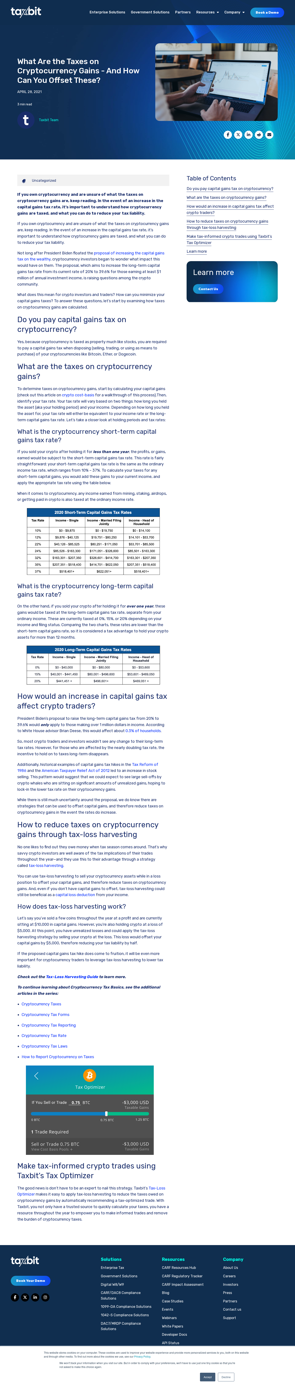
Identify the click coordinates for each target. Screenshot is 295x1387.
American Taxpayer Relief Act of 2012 (76, 770)
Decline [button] (226, 1377)
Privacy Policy (142, 1356)
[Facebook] (228, 135)
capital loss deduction (75, 894)
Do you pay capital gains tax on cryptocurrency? (230, 188)
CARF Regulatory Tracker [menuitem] (182, 1276)
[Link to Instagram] (45, 1297)
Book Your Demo (30, 1280)
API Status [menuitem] (170, 1343)
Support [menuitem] (229, 1318)
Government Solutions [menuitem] (150, 12)
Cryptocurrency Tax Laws (44, 1046)
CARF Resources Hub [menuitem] (179, 1268)
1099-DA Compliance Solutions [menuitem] (126, 1307)
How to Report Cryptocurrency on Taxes (58, 1056)
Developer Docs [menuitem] (174, 1334)
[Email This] (269, 135)
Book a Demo (267, 12)
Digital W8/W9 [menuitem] (112, 1285)
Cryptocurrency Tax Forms (45, 1014)
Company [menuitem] (232, 12)
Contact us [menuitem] (232, 1309)
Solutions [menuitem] (111, 1259)
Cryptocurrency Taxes (41, 1004)
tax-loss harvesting (46, 865)
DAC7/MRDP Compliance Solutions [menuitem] (121, 1326)
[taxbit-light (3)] (26, 12)
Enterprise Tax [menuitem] (112, 1268)
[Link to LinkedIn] (35, 1297)
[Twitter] (238, 135)
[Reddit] (259, 135)
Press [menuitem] (227, 1293)
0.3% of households (143, 730)
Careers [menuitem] (229, 1276)
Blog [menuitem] (165, 1293)
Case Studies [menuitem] (172, 1301)
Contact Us (208, 288)
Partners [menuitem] (183, 12)
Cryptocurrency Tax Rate (44, 1035)
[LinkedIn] (248, 135)
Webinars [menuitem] (169, 1318)
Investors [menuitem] (230, 1285)
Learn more (197, 251)
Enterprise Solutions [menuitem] (107, 12)
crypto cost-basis (78, 395)
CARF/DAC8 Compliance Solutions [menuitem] (121, 1295)
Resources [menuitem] (205, 12)
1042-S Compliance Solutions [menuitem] (125, 1315)
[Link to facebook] (15, 1297)
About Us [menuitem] (230, 1268)
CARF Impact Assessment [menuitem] (183, 1285)
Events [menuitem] (167, 1309)
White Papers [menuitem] (172, 1326)
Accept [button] (208, 1377)
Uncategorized (44, 180)
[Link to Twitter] (25, 1297)
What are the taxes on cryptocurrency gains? (226, 197)
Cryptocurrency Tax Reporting (49, 1025)
